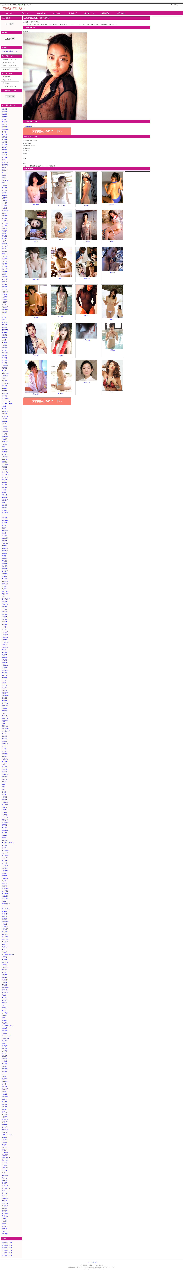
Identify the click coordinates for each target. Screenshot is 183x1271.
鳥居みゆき (5, 1119)
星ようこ (4, 751)
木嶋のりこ (5, 944)
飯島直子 (4, 236)
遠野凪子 (4, 611)
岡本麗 (4, 304)
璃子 (3, 1074)
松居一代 (4, 764)
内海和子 (4, 251)
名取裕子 (4, 660)
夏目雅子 (4, 652)
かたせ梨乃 (5, 380)
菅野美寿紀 (5, 330)
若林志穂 (4, 916)
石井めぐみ (5, 223)
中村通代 (4, 627)
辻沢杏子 (4, 601)
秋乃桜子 (4, 121)
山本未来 (4, 863)
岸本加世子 (5, 391)
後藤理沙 (4, 462)
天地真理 (4, 147)
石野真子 (4, 218)
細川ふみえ (5, 759)
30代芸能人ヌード (7, 1245)
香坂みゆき (5, 454)
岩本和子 (4, 1051)
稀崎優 (4, 406)
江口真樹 (4, 264)
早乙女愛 (4, 495)
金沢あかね (5, 373)
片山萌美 (4, 1023)
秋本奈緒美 (5, 129)
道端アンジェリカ (7, 1134)
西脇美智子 (5, 921)
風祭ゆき (4, 358)
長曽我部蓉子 (6, 599)
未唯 (3, 787)
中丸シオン (5, 1114)
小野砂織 (4, 299)
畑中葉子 (4, 711)
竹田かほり (5, 581)
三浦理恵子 (5, 815)
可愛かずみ (5, 365)
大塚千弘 (4, 1099)
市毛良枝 (4, 205)
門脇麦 (4, 1091)
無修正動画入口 (105, 13)
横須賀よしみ (6, 903)
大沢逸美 (4, 276)
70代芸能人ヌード (7, 1255)
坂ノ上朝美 (5, 936)
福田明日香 (5, 1129)
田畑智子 (4, 576)
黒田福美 (4, 413)
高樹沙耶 (4, 558)
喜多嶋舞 (4, 386)
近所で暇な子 (73, 13)
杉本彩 (4, 525)
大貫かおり (5, 292)
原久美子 (4, 688)
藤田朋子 (4, 736)
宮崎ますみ (5, 830)
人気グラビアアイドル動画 (10, 69)
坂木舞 (4, 490)
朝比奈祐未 (5, 1048)
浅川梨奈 (4, 1165)
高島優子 (4, 1137)
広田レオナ (5, 726)
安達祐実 (4, 1056)
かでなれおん (6, 383)
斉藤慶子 (4, 482)
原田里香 (4, 690)
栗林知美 (4, 421)
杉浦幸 (4, 528)
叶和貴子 (4, 342)
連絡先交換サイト (89, 13)
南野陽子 (4, 797)
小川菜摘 (4, 297)
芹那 (3, 1190)
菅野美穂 (4, 327)
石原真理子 (5, 226)
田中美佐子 (61, 316)
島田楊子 (4, 505)
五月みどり (5, 477)
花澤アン (4, 949)
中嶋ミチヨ (5, 637)
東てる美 (4, 144)
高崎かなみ (5, 1216)
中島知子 (4, 924)
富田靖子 (4, 606)
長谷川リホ (5, 718)
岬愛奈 (4, 1223)
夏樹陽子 (4, 657)
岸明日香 (4, 1228)
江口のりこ (87, 383)
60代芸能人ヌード (7, 1253)
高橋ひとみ (5, 551)
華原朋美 (4, 1101)
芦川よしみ (5, 162)
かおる (4, 378)
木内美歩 (4, 388)
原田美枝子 (5, 695)
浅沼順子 (4, 139)
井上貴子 (4, 190)
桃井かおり (5, 853)
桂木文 (4, 370)
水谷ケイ (4, 969)
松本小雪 (4, 769)
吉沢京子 (4, 886)
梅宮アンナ (5, 254)
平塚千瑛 (4, 1002)
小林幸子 (4, 429)
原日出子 (4, 685)
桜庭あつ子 (5, 479)
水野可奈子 (5, 929)
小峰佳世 (4, 439)
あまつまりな (6, 1188)
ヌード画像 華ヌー (93, 1262)
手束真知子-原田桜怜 (8, 954)
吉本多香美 (5, 891)
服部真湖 (4, 708)
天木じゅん (5, 1203)
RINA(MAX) (5, 1038)
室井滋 (4, 837)
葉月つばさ (5, 1178)
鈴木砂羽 (4, 535)
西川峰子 (4, 667)
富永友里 (4, 1030)
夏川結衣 (4, 655)
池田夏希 (4, 975)
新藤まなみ (5, 1234)
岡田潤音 (4, 312)
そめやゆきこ (6, 543)
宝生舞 (4, 749)
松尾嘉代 (4, 766)
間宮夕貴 (4, 990)
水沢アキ (4, 799)
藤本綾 (4, 733)
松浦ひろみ (5, 774)
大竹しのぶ (5, 289)
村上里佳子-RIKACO (8, 843)
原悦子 (4, 683)
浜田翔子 (4, 977)
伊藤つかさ (5, 180)
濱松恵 (4, 1005)
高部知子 (4, 563)
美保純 (4, 792)
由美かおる (5, 878)
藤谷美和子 (5, 738)
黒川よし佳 (5, 416)
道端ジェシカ (6, 1157)
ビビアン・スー (6, 1035)
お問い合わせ (121, 13)
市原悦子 (4, 208)
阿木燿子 (4, 114)
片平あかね (61, 205)
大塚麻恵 (4, 287)
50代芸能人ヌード (7, 1250)
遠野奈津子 (5, 614)
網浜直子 (4, 149)
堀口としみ (5, 962)
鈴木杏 (4, 1053)
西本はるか (5, 670)
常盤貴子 (4, 609)
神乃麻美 (4, 332)
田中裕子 (4, 568)
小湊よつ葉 (5, 1185)
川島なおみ (5, 353)
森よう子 (4, 845)
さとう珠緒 (5, 464)
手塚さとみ (5, 604)
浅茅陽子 (4, 142)
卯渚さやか (5, 980)
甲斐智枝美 (5, 375)
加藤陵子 (112, 241)
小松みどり (5, 431)
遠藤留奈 (4, 1058)
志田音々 (4, 1208)
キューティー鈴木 (7, 403)
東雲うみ (4, 1226)
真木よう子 (5, 1008)
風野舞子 (4, 355)
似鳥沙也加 (5, 1155)
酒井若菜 (4, 1180)
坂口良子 (4, 487)
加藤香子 (4, 345)
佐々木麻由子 (6, 474)
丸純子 (4, 784)
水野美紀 (4, 1109)
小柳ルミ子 (5, 441)
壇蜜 (3, 596)
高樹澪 (4, 556)
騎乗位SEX (6, 83)
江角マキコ (5, 269)
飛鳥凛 (4, 995)
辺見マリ (4, 746)
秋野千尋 (4, 124)
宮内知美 (4, 835)
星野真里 (4, 754)
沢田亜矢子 (5, 500)
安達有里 (4, 111)
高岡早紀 (4, 545)
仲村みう (4, 644)
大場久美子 (5, 294)
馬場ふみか (5, 1167)
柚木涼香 (4, 876)
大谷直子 (4, 284)
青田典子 (4, 109)
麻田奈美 (4, 152)
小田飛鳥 (112, 350)
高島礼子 (4, 561)
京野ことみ (5, 393)
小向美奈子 (5, 444)
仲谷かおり (5, 647)
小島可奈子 (5, 426)
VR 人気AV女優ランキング (9, 51)
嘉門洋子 (4, 1124)
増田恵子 (4, 779)
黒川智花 (4, 1079)
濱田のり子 (5, 713)
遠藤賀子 (4, 271)
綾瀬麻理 (4, 116)
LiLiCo (112, 392)
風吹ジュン (5, 744)
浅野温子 (4, 137)
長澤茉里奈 (5, 1213)
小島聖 (4, 424)
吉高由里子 (5, 898)
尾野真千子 (5, 1071)
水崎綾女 (4, 1094)
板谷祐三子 (5, 248)
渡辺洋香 (4, 919)
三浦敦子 (4, 812)
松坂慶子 (4, 761)
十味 (3, 1231)
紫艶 (3, 502)
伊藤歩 (4, 182)
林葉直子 (4, 700)
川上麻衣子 (5, 350)
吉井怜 (4, 881)
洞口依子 (86, 205)
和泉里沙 (4, 972)
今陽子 (4, 446)
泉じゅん (4, 238)
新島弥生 (4, 672)
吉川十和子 (5, 888)
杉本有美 (4, 1211)
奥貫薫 (4, 317)
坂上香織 (4, 485)
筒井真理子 (5, 1081)
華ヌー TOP (9, 13)
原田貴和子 (5, 693)
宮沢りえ (4, 827)
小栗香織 (4, 302)
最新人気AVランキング (9, 62)
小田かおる (5, 967)
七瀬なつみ (5, 665)
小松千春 (4, 434)
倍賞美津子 (5, 721)
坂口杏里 (4, 1104)
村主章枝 (4, 997)
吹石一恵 (4, 1122)
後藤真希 (4, 1068)
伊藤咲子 (4, 185)
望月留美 (4, 931)
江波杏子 (4, 266)
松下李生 (4, 957)
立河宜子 (4, 589)
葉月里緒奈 (5, 703)
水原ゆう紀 (5, 804)
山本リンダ (5, 865)
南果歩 (4, 794)
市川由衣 (4, 1061)
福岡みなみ (5, 1198)
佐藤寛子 (4, 467)
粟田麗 (4, 167)
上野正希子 (5, 256)
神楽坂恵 (4, 337)
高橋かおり (5, 548)
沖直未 (4, 314)
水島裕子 (4, 807)
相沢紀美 (4, 134)
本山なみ (4, 952)
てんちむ (61, 239)
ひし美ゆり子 (6, 731)
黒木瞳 (4, 408)
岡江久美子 (5, 307)
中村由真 (4, 622)
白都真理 (4, 510)
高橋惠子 (4, 553)
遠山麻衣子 (5, 617)
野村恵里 (4, 675)
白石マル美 (5, 512)
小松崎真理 (5, 436)
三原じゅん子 (6, 817)
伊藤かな (4, 177)
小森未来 (4, 982)
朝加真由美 (5, 165)
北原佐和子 (5, 398)
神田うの (4, 1066)
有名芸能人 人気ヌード (9, 59)
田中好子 (4, 1142)
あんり (4, 175)
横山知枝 (4, 901)
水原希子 (4, 1041)
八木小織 (4, 858)
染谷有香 (4, 1127)
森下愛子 (4, 848)
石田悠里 (4, 215)
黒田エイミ (5, 411)
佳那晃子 (4, 368)
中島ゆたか (5, 634)
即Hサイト (25, 13)
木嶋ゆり (4, 964)
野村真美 (4, 678)
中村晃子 (4, 624)
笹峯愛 (4, 492)
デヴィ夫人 (5, 1086)
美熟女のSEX (7, 76)
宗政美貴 (4, 840)
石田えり (4, 213)
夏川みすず (5, 947)
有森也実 (4, 157)
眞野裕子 (4, 782)
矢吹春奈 (4, 985)
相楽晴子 (4, 497)
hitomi (3, 723)
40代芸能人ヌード (7, 1247)
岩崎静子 (4, 193)
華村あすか (5, 1160)
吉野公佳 (4, 883)
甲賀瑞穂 (4, 452)
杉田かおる (5, 530)
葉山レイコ (5, 705)
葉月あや (4, 1193)
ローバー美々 (6, 909)
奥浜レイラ (5, 320)
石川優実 (4, 959)
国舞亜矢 (4, 449)
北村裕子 (4, 396)
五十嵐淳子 (5, 246)
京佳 (3, 1173)
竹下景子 (4, 578)
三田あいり (5, 820)
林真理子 (4, 698)
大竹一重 (4, 279)
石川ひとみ (5, 221)
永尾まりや (5, 1206)
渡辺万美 (4, 1046)
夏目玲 (4, 650)
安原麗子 (4, 860)
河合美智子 (112, 204)
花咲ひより (5, 1175)
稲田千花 (4, 241)
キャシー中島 (6, 401)
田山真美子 (5, 573)
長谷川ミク (5, 716)
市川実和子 (5, 210)
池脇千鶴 (4, 228)
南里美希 (4, 1221)
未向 (3, 789)
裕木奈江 (4, 873)
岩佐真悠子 (5, 1013)
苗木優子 (4, 1033)
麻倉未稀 (4, 155)
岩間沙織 (4, 195)
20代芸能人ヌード (7, 1242)
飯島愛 (4, 233)
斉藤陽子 (4, 1140)
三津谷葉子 (5, 822)
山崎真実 (4, 1028)
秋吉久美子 (5, 127)
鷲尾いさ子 (5, 914)
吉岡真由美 (5, 896)
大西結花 (4, 274)
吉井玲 (4, 1010)
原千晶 (4, 680)
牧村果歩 (4, 934)
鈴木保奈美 (5, 538)
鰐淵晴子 (4, 911)
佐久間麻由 (5, 469)
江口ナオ (4, 261)
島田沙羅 (4, 507)
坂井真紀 (4, 1015)
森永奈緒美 (5, 850)
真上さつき (5, 992)
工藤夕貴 (4, 419)
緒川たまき (5, 322)
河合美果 (4, 363)
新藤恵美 (4, 518)
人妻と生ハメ (57, 13)
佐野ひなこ (5, 1218)
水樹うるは (5, 802)
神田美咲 (4, 335)
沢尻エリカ (5, 1112)
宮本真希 (4, 832)
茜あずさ (4, 172)
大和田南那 (5, 1152)
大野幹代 (4, 281)
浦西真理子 (5, 259)
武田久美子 (5, 594)
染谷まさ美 (5, 939)
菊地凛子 (4, 1145)
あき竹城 (4, 1084)
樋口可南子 (5, 728)
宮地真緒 (4, 1020)
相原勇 (4, 132)
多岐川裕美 (5, 591)
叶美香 (4, 340)
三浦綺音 (4, 810)
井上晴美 (4, 188)
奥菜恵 (4, 1043)
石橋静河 (4, 1183)
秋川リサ (4, 119)
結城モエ (4, 1150)
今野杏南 (4, 1107)
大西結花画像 (27, 126)
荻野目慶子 (5, 325)
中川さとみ (5, 642)
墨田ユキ (4, 540)
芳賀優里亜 (5, 1096)
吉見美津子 (5, 893)
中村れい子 (5, 632)
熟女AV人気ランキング (9, 66)
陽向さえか (5, 987)
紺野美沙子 (5, 457)
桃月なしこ (5, 1195)
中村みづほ (5, 629)
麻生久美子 (5, 1089)
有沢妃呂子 (5, 160)
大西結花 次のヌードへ (47, 131)
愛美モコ (4, 170)
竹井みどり (5, 584)
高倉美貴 (4, 566)
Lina (3, 906)
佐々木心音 (5, 472)
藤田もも (4, 1200)
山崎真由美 (5, 870)
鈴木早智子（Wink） (8, 1025)
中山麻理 (4, 639)
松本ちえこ (5, 771)
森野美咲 (4, 1000)
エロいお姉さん (41, 13)
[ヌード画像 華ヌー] (13, 10)
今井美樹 (4, 200)
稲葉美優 (4, 243)
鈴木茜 (4, 533)
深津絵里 (4, 1132)
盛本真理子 (5, 855)
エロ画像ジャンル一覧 (9, 86)
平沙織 (4, 586)
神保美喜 (4, 523)
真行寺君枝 (5, 520)
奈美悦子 (4, 662)
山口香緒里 (87, 241)
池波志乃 (4, 231)
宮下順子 (4, 825)
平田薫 (4, 1076)
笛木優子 (4, 741)
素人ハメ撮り (7, 80)
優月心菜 (4, 1170)
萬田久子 (4, 777)
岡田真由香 (5, 309)
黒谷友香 (4, 1063)
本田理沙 (4, 756)
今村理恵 (4, 203)
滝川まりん (5, 926)
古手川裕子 (5, 459)
